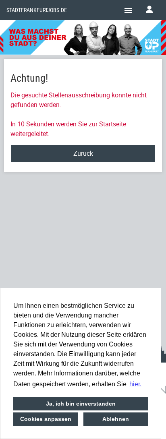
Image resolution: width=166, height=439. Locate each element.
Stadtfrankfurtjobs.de (36, 10)
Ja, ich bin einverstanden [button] (81, 403)
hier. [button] (135, 384)
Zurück (83, 153)
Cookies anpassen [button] (45, 419)
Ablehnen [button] (115, 419)
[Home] (83, 38)
